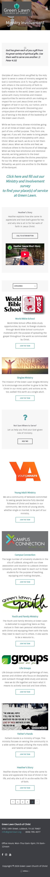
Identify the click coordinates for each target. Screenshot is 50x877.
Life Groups (25, 668)
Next (37, 801)
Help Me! (25, 441)
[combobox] (25, 286)
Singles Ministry (25, 377)
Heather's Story (25, 767)
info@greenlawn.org (11, 832)
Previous (12, 801)
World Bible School (25, 318)
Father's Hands (25, 733)
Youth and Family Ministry (25, 616)
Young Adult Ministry (25, 492)
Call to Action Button (25, 236)
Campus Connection (25, 554)
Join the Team (25, 346)
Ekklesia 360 (25, 871)
